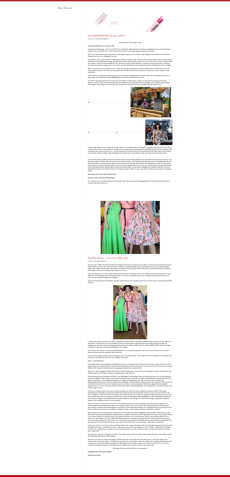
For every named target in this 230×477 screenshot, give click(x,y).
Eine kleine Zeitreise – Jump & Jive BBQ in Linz (108, 258)
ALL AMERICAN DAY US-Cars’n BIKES (106, 35)
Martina (92, 39)
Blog (107, 39)
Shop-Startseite (65, 7)
